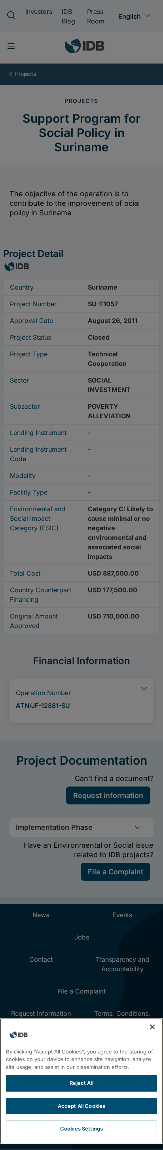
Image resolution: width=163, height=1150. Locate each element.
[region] (81, 1081)
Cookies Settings (81, 1128)
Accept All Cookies (81, 1106)
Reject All (81, 1083)
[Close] (152, 1027)
